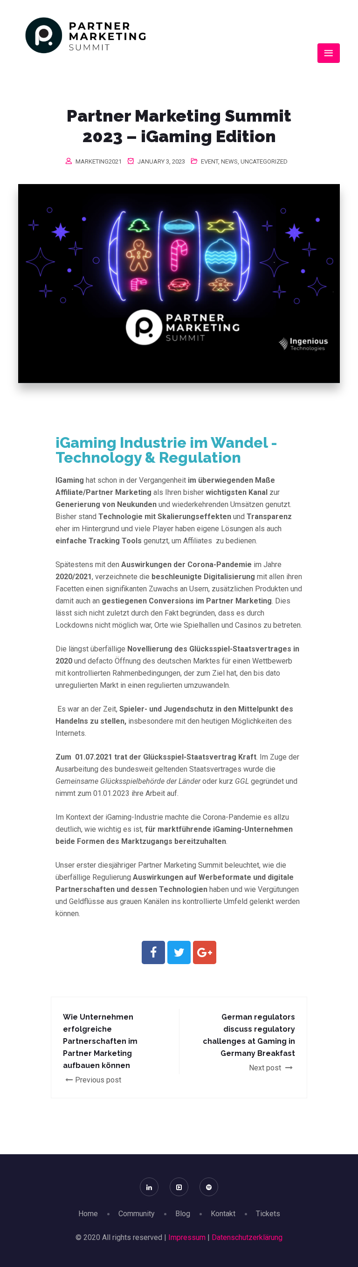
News (229, 161)
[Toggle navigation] (328, 53)
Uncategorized (264, 161)
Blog (182, 1213)
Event (209, 161)
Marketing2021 (99, 161)
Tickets (268, 1213)
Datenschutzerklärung (247, 1237)
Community (136, 1213)
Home (88, 1213)
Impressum (187, 1237)
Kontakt (223, 1213)
